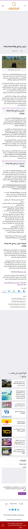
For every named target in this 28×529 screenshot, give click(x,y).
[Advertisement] (14, 27)
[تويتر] (9, 291)
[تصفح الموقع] (25, 6)
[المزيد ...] (4, 291)
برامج (24, 376)
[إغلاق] (3, 525)
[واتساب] (14, 291)
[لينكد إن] (12, 509)
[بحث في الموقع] (3, 6)
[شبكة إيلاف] (14, 5)
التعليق (24, 467)
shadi (21, 50)
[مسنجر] (19, 291)
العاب (12, 373)
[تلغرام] (15, 509)
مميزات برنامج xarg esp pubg (18, 307)
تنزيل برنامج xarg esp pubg (18, 271)
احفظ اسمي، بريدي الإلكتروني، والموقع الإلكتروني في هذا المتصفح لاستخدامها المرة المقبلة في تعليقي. (14, 488)
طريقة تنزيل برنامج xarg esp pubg (17, 304)
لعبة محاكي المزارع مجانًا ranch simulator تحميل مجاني (15, 525)
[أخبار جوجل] (10, 509)
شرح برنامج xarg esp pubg (18, 301)
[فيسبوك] (24, 291)
